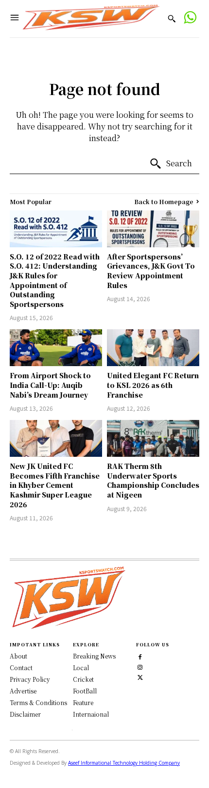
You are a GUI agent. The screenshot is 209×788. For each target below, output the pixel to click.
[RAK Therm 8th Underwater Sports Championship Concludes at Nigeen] (153, 438)
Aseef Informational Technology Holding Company (124, 762)
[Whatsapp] (189, 18)
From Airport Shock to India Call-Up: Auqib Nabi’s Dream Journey (50, 384)
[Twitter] (140, 677)
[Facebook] (140, 656)
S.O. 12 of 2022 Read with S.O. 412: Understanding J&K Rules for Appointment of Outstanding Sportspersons (55, 280)
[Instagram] (140, 666)
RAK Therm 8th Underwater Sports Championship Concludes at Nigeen (153, 480)
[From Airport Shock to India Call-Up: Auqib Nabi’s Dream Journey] (56, 347)
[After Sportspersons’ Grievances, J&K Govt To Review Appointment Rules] (153, 228)
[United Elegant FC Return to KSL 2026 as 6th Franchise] (153, 347)
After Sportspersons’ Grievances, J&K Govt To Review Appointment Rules (151, 271)
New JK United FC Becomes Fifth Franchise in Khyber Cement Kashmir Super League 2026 (55, 485)
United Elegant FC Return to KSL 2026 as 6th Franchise (153, 384)
